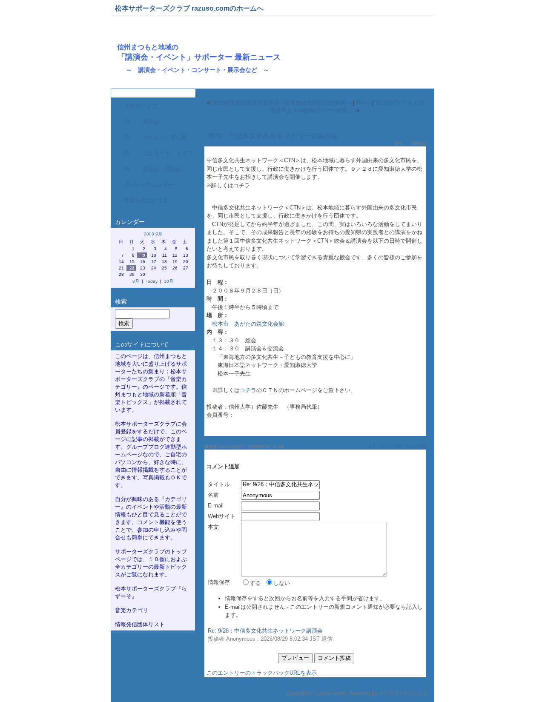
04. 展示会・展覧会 (152, 169)
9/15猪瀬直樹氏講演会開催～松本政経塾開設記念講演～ (282, 103)
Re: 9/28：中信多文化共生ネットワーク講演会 (265, 631)
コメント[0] (415, 446)
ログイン (413, 693)
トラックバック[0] (384, 446)
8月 (135, 281)
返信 (327, 639)
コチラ (248, 390)
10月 (168, 281)
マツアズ (389, 693)
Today (152, 281)
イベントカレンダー (149, 184)
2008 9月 (153, 234)
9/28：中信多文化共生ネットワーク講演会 (273, 135)
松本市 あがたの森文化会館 (248, 324)
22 (132, 268)
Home (363, 103)
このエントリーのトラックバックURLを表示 (262, 673)
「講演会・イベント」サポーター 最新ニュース (199, 57)
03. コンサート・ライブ (158, 153)
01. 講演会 (141, 121)
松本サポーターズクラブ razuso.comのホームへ (189, 8)
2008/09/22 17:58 (266, 446)
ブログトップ (140, 106)
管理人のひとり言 (146, 200)
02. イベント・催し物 (155, 137)
